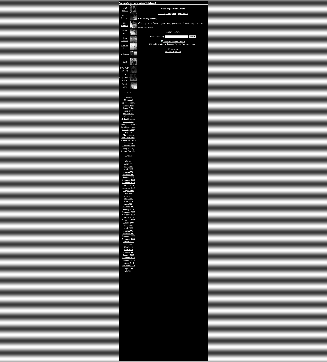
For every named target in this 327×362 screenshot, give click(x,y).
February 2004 (128, 206)
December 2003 (128, 212)
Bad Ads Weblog (128, 137)
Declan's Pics (128, 113)
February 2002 (128, 252)
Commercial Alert (128, 140)
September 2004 (128, 187)
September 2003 (128, 220)
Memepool (128, 100)
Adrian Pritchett (128, 145)
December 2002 (128, 236)
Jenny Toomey (128, 148)
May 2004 (128, 198)
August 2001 (128, 268)
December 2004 (128, 179)
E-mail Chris (124, 85)
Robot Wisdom (128, 102)
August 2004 (128, 190)
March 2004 (128, 204)
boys (201, 23)
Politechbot (128, 110)
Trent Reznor (125, 9)
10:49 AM (150, 27)
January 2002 (128, 255)
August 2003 (128, 222)
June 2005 (128, 163)
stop (186, 23)
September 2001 (128, 265)
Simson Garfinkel (128, 151)
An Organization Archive (124, 77)
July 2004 (128, 193)
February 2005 (128, 174)
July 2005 (128, 161)
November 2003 (128, 214)
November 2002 (128, 238)
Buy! (125, 61)
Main (174, 13)
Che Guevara (124, 24)
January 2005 (128, 177)
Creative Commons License (186, 44)
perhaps (175, 23)
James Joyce (124, 31)
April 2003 (128, 228)
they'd (181, 23)
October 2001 (128, 263)
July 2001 (128, 271)
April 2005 (128, 169)
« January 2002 (164, 13)
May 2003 (128, 225)
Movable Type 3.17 (173, 51)
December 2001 (128, 257)
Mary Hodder (128, 135)
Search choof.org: (157, 36)
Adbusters (125, 54)
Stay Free (128, 132)
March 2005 (128, 171)
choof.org (134, 2)
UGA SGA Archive (124, 69)
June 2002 (128, 244)
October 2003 (128, 217)
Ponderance (128, 143)
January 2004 (128, 209)
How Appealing (128, 129)
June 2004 (128, 196)
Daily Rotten (128, 105)
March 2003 (128, 230)
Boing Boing (128, 108)
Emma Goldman (125, 16)
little (196, 23)
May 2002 (128, 246)
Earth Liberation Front (128, 124)
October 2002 (128, 241)
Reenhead (128, 97)
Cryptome (128, 116)
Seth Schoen (128, 121)
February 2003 (128, 233)
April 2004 (128, 201)
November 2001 (128, 260)
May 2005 (128, 166)
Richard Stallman (128, 118)
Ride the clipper (124, 46)
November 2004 (128, 182)
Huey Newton (124, 39)
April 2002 (128, 249)
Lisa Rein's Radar (128, 126)
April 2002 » (183, 13)
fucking (191, 23)
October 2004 (128, 185)
